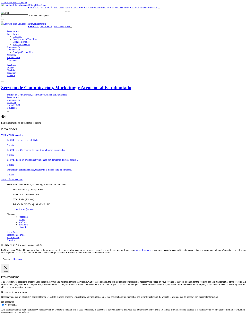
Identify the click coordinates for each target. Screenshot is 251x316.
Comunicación (13, 47)
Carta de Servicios (21, 42)
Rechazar (17, 259)
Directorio (17, 36)
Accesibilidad (13, 237)
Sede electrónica (75, 7)
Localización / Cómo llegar (25, 39)
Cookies (11, 240)
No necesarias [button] (7, 302)
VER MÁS (12, 135)
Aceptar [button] (6, 259)
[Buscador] (159, 8)
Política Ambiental (21, 44)
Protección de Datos (16, 235)
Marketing (11, 55)
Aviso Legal (12, 232)
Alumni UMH (13, 57)
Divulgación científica (23, 52)
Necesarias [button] (6, 292)
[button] (13, 34)
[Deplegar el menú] (8, 111)
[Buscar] (2, 19)
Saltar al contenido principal (14, 2)
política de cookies (142, 250)
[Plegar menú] (71, 27)
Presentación (13, 31)
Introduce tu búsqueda (39, 15)
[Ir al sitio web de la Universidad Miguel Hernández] (23, 5)
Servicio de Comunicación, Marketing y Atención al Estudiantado (66, 87)
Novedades (12, 60)
